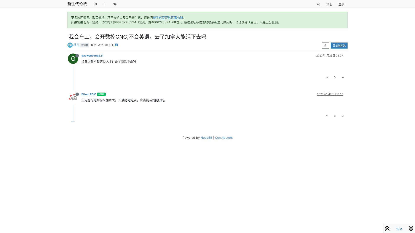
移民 (76, 45)
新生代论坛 (77, 4)
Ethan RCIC (88, 94)
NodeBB (206, 137)
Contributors (224, 137)
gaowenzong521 (92, 55)
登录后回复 (339, 45)
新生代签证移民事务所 (168, 17)
